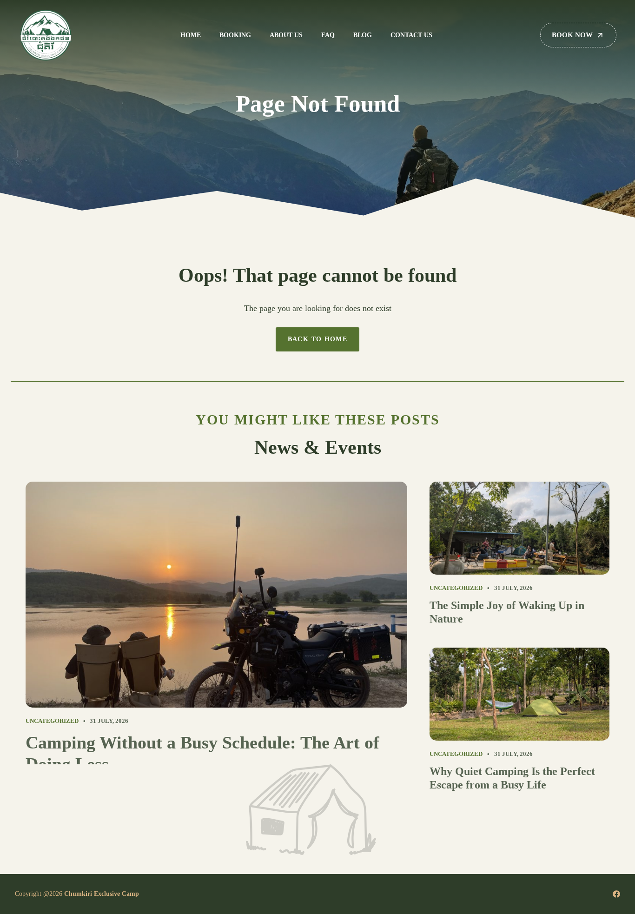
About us (286, 35)
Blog (362, 35)
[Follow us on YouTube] (616, 894)
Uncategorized (52, 721)
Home (190, 35)
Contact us (411, 35)
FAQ (328, 35)
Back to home (318, 339)
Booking (235, 35)
